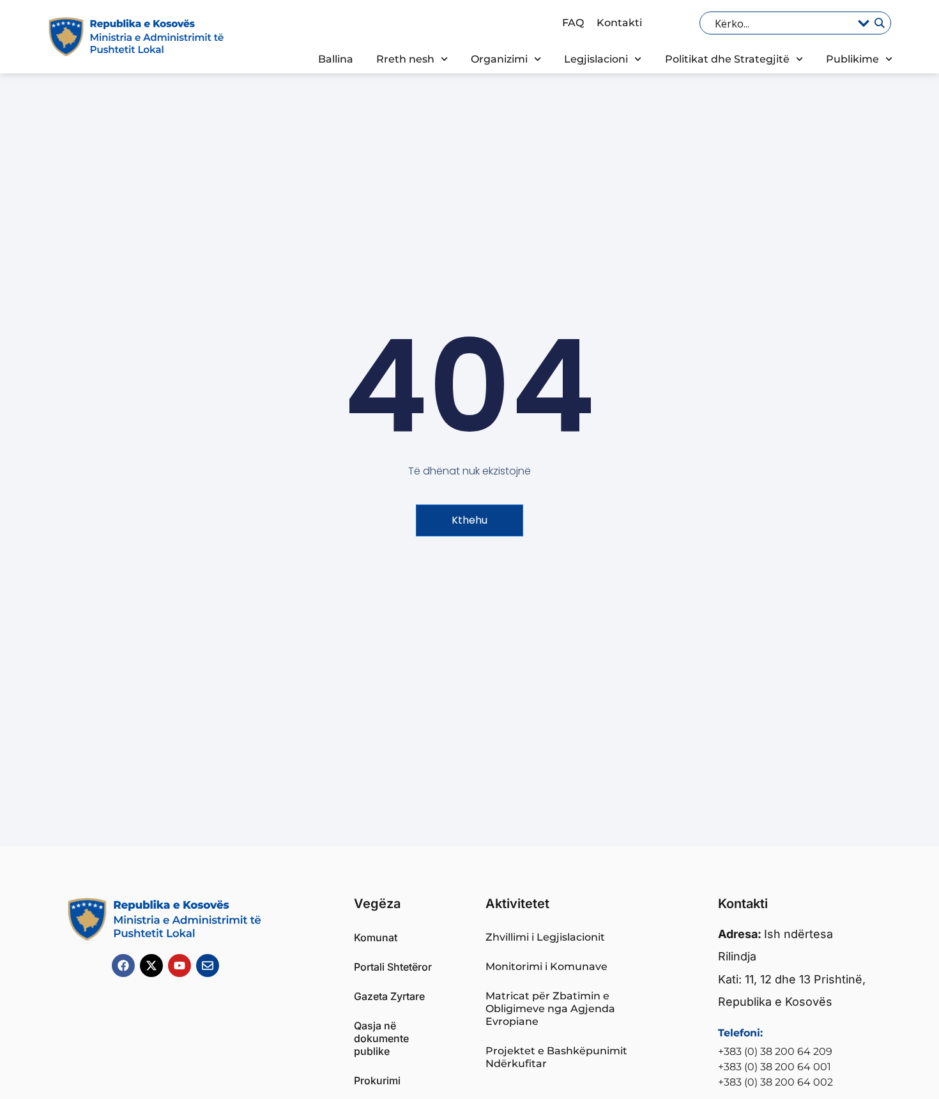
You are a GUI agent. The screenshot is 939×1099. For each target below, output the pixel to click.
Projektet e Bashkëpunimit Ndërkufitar (556, 1057)
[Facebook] (123, 965)
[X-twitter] (151, 965)
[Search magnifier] (879, 23)
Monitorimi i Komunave (546, 966)
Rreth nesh (405, 59)
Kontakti (619, 23)
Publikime (852, 59)
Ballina (335, 59)
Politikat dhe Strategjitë (727, 59)
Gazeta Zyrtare (389, 996)
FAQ (573, 23)
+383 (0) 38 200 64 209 (775, 1051)
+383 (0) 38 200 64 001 (774, 1067)
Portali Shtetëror (393, 966)
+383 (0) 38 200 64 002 (775, 1082)
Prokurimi (377, 1080)
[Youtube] (179, 965)
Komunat (375, 937)
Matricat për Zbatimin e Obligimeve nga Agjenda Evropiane (550, 1008)
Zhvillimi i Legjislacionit (545, 937)
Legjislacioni (596, 59)
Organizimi (499, 59)
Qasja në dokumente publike (381, 1038)
